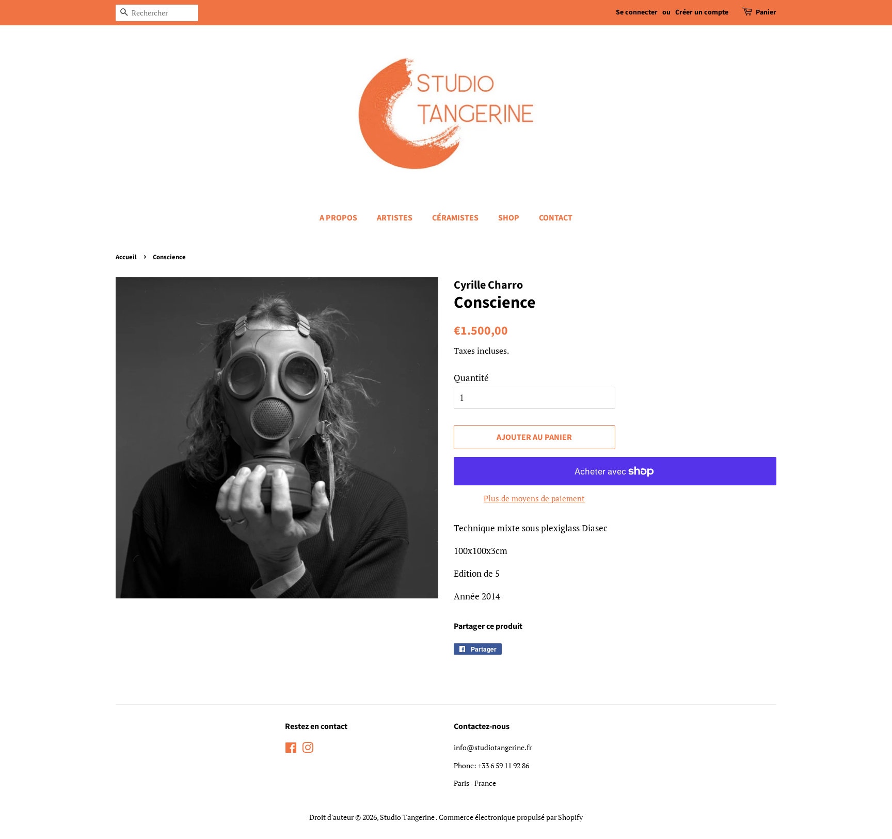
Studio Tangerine (408, 817)
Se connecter (637, 12)
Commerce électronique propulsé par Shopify (511, 817)
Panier (766, 12)
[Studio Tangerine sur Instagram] (307, 749)
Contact (555, 218)
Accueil (126, 257)
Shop (508, 218)
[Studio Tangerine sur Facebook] (291, 749)
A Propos (338, 218)
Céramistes (455, 218)
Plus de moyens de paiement (534, 498)
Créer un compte (701, 12)
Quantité (471, 378)
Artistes (394, 218)
